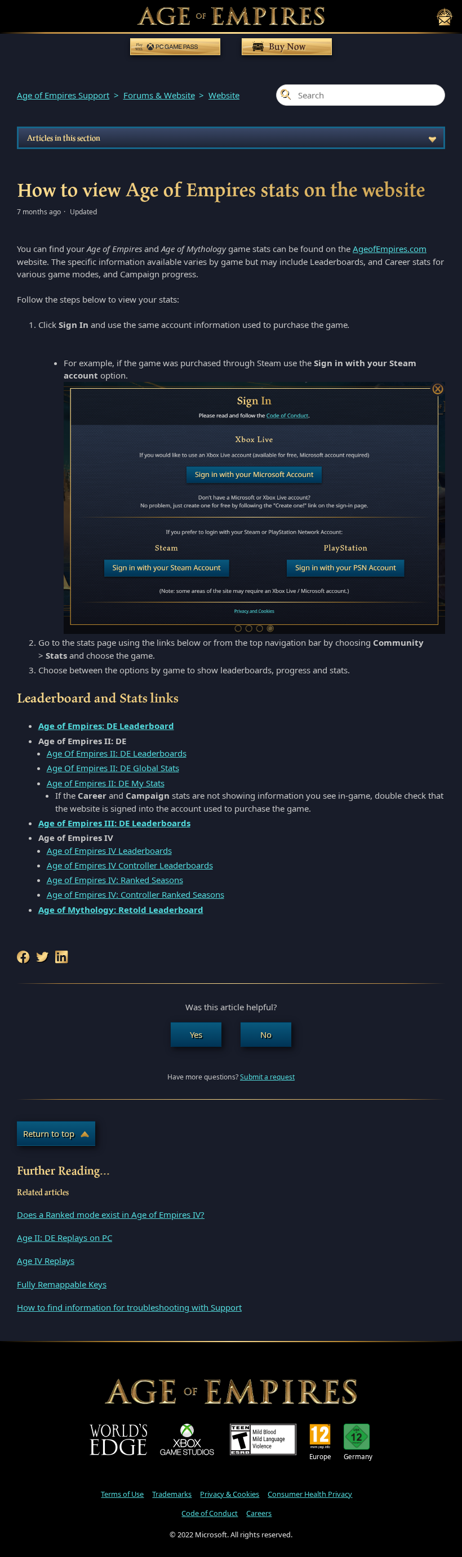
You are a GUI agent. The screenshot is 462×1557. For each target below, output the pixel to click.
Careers (259, 1513)
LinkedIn (62, 957)
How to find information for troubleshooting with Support (129, 1307)
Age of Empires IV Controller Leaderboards (130, 865)
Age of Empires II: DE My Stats (106, 783)
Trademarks (172, 1494)
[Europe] (320, 1437)
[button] (196, 1034)
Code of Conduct (209, 1513)
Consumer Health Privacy (310, 1494)
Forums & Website (159, 95)
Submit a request (267, 1077)
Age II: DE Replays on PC (64, 1237)
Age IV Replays (45, 1260)
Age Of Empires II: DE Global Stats (113, 767)
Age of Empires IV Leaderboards (109, 850)
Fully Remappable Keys (61, 1284)
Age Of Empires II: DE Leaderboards (116, 753)
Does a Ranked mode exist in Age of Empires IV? (111, 1214)
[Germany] (358, 1437)
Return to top (48, 1133)
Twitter (43, 957)
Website (223, 95)
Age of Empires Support (63, 95)
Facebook (24, 957)
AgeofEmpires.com (390, 248)
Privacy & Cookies (229, 1494)
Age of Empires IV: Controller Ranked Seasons (135, 894)
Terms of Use (122, 1494)
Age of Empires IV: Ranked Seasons (115, 879)
